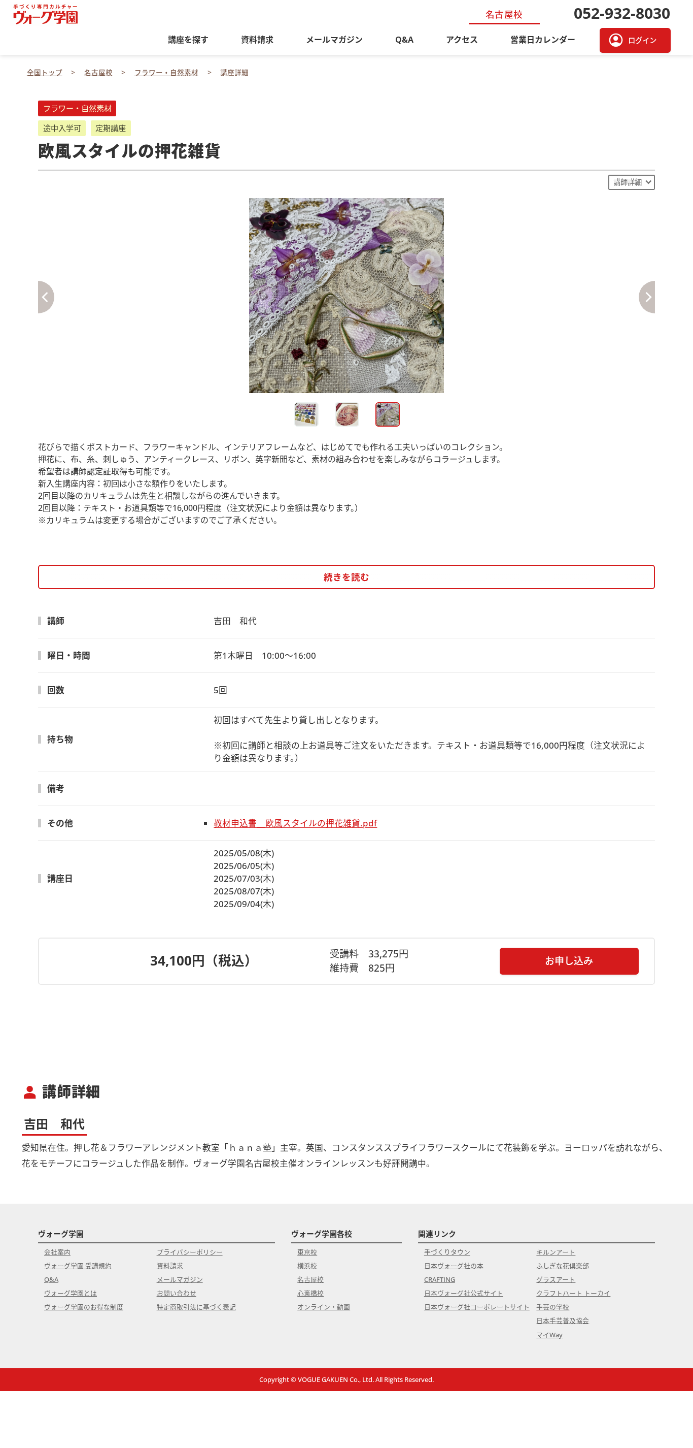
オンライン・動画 (323, 1306)
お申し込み (569, 961)
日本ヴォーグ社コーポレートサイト (477, 1306)
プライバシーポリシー (190, 1252)
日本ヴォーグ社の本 (453, 1265)
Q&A (404, 39)
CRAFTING (439, 1279)
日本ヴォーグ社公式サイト (463, 1293)
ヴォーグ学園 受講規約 (78, 1265)
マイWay (549, 1334)
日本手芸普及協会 (562, 1320)
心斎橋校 (310, 1293)
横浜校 (307, 1265)
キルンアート (555, 1252)
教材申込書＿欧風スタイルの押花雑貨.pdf (295, 823)
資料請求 (257, 39)
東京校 (307, 1252)
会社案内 (57, 1252)
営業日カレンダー (542, 39)
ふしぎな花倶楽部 (562, 1265)
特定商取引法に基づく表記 (196, 1306)
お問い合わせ (176, 1293)
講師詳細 (627, 182)
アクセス (462, 39)
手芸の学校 (552, 1306)
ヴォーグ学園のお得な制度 (83, 1306)
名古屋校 (310, 1279)
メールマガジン (334, 39)
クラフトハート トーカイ (573, 1293)
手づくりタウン (447, 1252)
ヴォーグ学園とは (70, 1293)
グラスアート (555, 1279)
